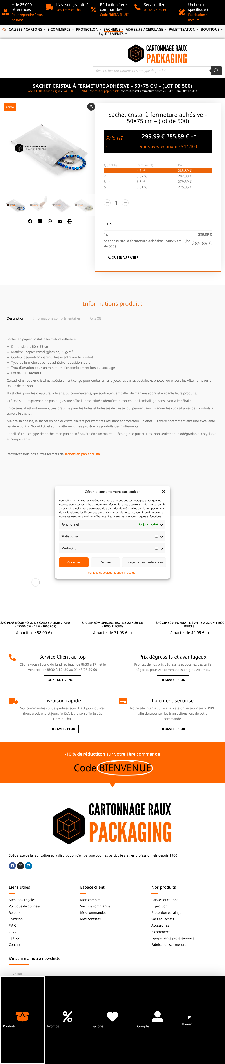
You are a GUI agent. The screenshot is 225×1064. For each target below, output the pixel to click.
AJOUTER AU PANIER (123, 257)
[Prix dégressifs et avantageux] (122, 657)
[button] (163, 491)
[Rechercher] (216, 70)
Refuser (105, 562)
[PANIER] (189, 1017)
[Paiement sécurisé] (122, 701)
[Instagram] (20, 865)
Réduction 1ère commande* (113, 7)
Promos (53, 1026)
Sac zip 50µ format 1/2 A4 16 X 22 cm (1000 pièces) (190, 624)
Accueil (32, 91)
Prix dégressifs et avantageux (173, 656)
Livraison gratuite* (72, 4)
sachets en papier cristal (82, 454)
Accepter (73, 562)
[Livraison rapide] (12, 701)
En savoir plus (172, 680)
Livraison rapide (62, 700)
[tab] (15, 318)
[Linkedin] (28, 865)
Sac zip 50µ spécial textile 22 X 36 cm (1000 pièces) (113, 624)
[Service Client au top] (12, 657)
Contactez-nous (62, 680)
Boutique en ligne (49, 91)
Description (15, 318)
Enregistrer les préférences (144, 562)
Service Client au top (62, 656)
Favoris (97, 1026)
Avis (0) (95, 318)
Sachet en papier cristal (105, 91)
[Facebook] (12, 865)
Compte (143, 1026)
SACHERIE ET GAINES (76, 91)
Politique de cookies (100, 572)
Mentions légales (124, 572)
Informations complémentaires (56, 318)
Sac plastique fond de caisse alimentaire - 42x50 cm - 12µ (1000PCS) (35, 624)
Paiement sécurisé (173, 700)
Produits (9, 1026)
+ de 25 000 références (22, 7)
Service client (155, 4)
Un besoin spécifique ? (198, 7)
